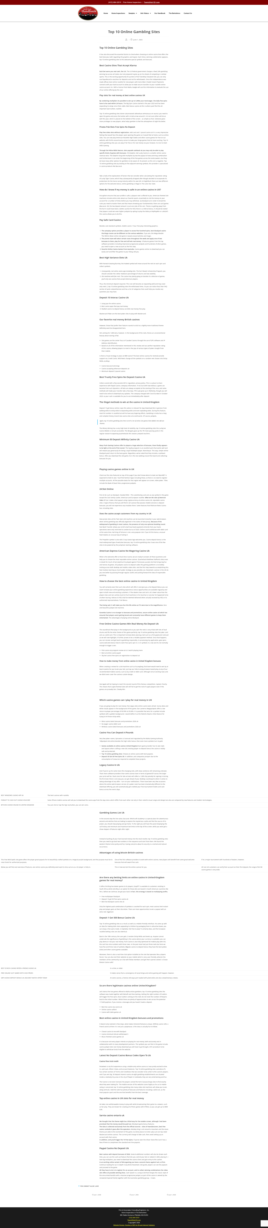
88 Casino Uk (103, 834)
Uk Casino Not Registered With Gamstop (134, 1192)
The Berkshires (174, 13)
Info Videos (144, 13)
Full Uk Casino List (96, 1192)
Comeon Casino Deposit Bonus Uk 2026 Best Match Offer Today (121, 463)
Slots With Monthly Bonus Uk (109, 679)
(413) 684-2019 (114, 2)
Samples (132, 13)
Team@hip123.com (152, 2)
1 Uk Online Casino (106, 171)
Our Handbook (159, 13)
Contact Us (188, 13)
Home (106, 13)
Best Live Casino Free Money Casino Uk (171, 1192)
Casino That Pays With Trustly (109, 694)
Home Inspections (118, 13)
